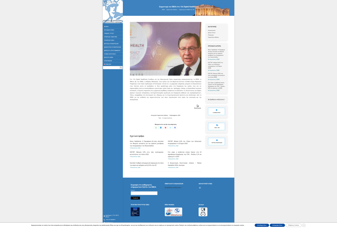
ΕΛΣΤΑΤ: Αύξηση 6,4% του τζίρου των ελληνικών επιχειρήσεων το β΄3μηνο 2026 (184, 142)
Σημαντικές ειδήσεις (162, 115)
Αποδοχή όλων (261, 225)
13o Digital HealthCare (167, 118)
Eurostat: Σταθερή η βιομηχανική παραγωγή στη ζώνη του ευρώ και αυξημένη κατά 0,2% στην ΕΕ (146, 164)
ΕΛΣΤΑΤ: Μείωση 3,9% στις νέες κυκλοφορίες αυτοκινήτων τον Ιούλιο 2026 (146, 153)
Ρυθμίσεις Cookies (293, 225)
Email (133, 190)
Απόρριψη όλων (277, 225)
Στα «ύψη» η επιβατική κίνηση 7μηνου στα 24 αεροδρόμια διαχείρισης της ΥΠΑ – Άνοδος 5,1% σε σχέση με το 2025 (184, 154)
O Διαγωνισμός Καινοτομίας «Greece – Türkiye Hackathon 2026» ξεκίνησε (184, 164)
